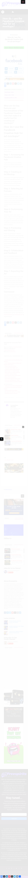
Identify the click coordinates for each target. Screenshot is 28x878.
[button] (23, 427)
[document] (14, 439)
